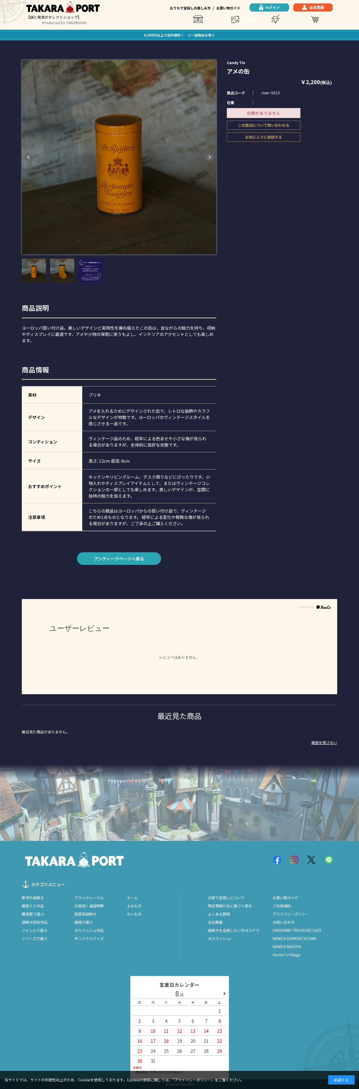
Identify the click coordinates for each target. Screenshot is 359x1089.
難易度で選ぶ (33, 914)
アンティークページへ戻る (119, 558)
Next (209, 157)
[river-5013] (34, 271)
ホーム (211, 19)
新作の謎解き (33, 897)
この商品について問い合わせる (263, 125)
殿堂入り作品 (33, 905)
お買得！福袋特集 (89, 905)
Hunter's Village (286, 954)
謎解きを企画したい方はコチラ (233, 930)
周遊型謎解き (85, 914)
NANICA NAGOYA (287, 946)
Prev (28, 157)
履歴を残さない (324, 742)
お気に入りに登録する (263, 137)
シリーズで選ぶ (34, 938)
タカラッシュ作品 (89, 930)
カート (327, 19)
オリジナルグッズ (89, 938)
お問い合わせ (284, 922)
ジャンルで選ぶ (34, 930)
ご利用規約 (282, 905)
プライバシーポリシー (291, 914)
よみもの (249, 19)
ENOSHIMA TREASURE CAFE (297, 930)
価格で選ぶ (83, 922)
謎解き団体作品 (35, 922)
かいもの (290, 19)
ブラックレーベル (89, 897)
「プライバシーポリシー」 (193, 1079)
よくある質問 (219, 914)
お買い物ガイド (228, 8)
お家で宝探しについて (226, 897)
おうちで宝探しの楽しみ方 (190, 8)
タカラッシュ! (219, 938)
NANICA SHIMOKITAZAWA (294, 938)
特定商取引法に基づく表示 (230, 905)
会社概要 (215, 922)
